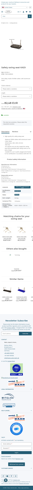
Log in (16, 452)
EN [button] (18, 12)
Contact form (11, 361)
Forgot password (6, 456)
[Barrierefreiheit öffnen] (5, 480)
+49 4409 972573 (9, 353)
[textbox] (14, 7)
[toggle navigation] (2, 11)
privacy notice (11, 328)
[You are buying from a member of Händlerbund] (8, 396)
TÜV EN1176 (17, 191)
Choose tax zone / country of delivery (12, 108)
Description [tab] (5, 131)
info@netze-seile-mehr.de (11, 358)
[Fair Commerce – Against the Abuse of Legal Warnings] (9, 405)
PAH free (17, 194)
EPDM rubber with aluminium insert (22, 187)
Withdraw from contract (17, 464)
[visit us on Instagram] (15, 476)
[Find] (30, 16)
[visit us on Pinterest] (11, 476)
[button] (23, 12)
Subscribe (25, 333)
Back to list (5, 23)
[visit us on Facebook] (3, 476)
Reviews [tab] (15, 131)
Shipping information (24, 483)
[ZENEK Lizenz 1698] (16, 383)
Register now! (19, 459)
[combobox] (14, 7)
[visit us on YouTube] (7, 476)
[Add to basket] (2, 28)
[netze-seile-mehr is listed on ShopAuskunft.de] (16, 429)
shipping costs (17, 107)
